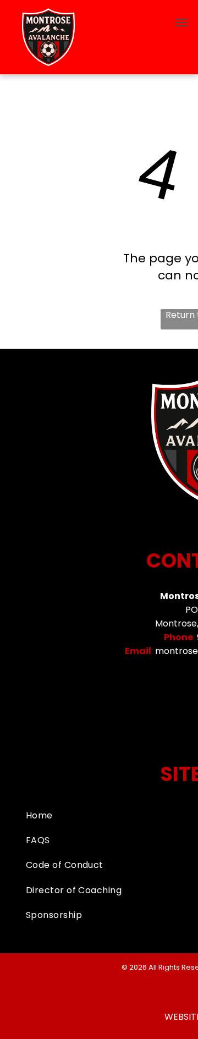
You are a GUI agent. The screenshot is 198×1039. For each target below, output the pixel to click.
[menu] (181, 23)
